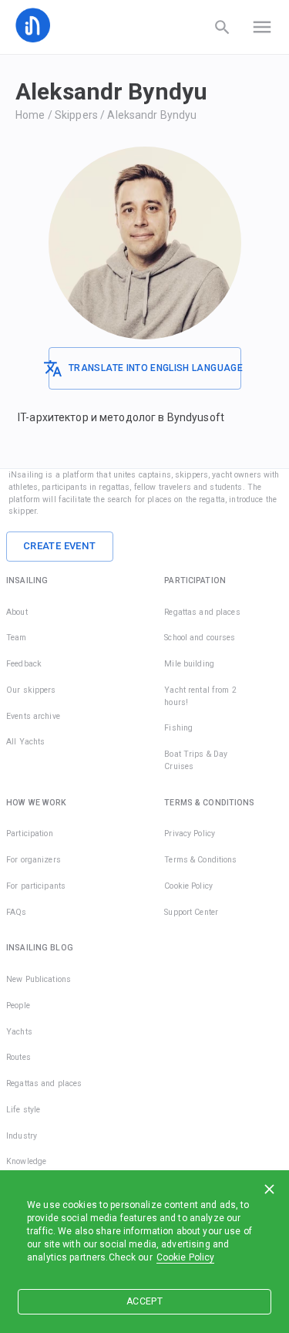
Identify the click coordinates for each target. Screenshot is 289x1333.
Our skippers (31, 690)
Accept (144, 1301)
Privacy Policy (189, 833)
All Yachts (25, 742)
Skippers (76, 115)
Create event (59, 546)
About (17, 612)
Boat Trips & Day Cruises (195, 760)
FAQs (16, 912)
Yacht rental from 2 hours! (200, 696)
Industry (21, 1136)
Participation (29, 833)
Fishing (178, 728)
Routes (18, 1057)
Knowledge (26, 1161)
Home (30, 115)
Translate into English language (154, 368)
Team (16, 638)
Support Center (191, 912)
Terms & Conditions (200, 860)
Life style (23, 1110)
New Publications (38, 979)
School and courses (199, 638)
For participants (36, 886)
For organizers (33, 860)
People (18, 1006)
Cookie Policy (185, 1257)
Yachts (19, 1032)
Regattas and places (202, 612)
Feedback (24, 664)
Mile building (189, 664)
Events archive (33, 716)
